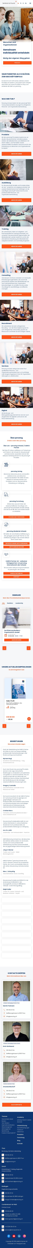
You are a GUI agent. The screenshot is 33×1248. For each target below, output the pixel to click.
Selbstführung (5, 1131)
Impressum (20, 1129)
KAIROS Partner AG (16, 573)
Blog (18, 1141)
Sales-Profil (8, 701)
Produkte (20, 1134)
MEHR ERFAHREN (16, 154)
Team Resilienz (5, 1123)
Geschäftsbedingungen (23, 1127)
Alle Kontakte (16, 1105)
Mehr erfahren (16, 640)
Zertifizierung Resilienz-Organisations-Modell (12, 631)
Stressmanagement (7, 1127)
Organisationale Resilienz (8, 1125)
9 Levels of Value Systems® (8, 1133)
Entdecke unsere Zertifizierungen (16, 543)
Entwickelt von (16, 1243)
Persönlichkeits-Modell (7, 1119)
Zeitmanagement (6, 1129)
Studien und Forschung (16, 517)
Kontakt (16, 577)
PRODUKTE (17, 63)
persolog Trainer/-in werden (24, 1120)
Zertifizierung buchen (16, 547)
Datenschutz (20, 1131)
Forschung (20, 1138)
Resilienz (4, 1121)
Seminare (19, 1122)
